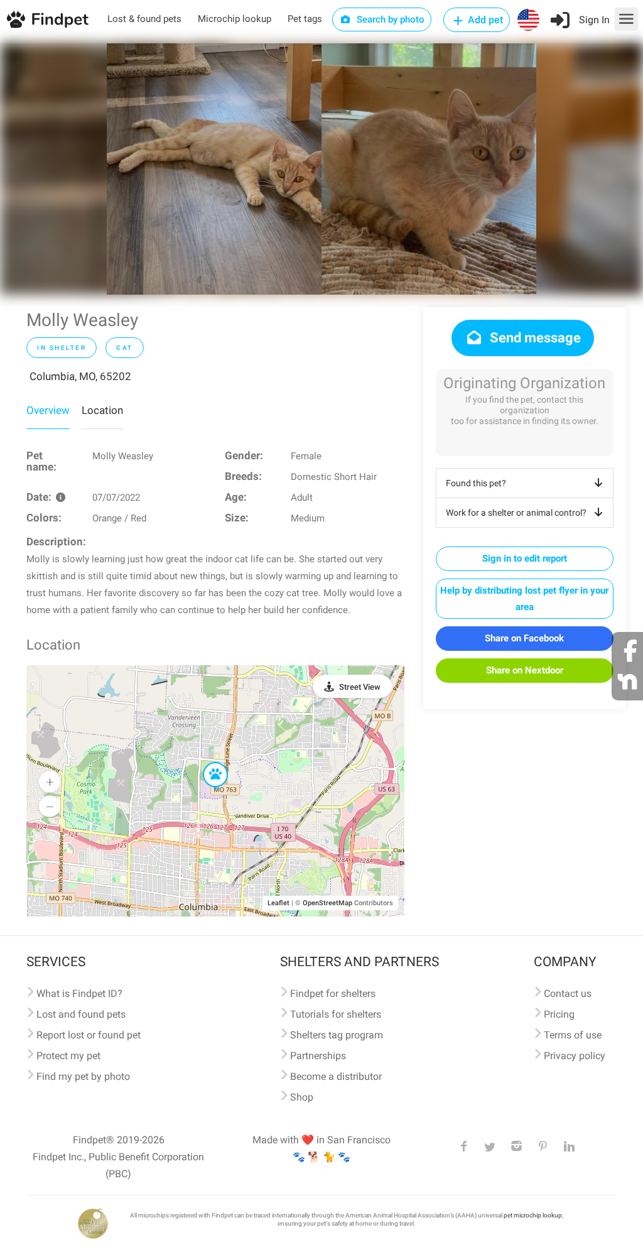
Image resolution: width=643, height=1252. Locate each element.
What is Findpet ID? (79, 993)
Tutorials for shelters (335, 1014)
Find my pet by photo (83, 1076)
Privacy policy (574, 1056)
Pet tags (305, 18)
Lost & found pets (144, 18)
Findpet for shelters (333, 993)
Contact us (568, 993)
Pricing (559, 1014)
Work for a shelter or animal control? (516, 513)
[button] (206, 762)
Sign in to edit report (524, 558)
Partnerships (318, 1056)
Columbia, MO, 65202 (80, 376)
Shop (301, 1097)
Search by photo (389, 19)
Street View (360, 687)
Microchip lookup (234, 18)
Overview (48, 410)
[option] (214, 169)
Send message (534, 338)
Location (102, 410)
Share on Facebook (524, 638)
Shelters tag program (336, 1035)
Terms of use (573, 1035)
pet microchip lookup (533, 1215)
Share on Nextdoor (524, 670)
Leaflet (278, 903)
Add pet (484, 20)
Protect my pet (68, 1056)
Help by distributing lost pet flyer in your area (524, 598)
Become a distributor (336, 1076)
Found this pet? (476, 483)
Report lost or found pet (88, 1035)
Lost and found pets (81, 1014)
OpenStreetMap (327, 903)
